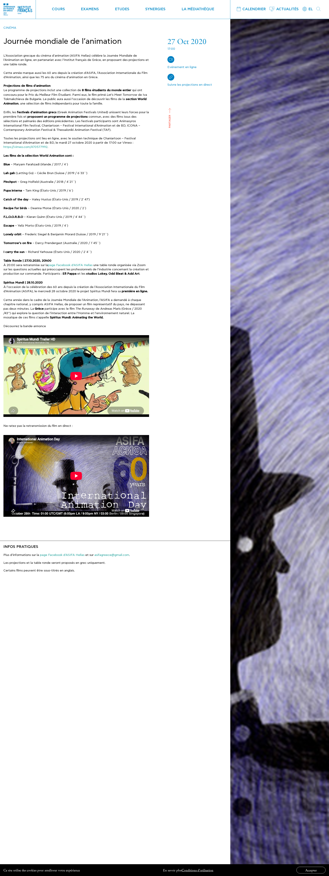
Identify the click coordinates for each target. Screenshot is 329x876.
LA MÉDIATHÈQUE (198, 9)
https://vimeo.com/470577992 (25, 147)
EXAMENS (90, 9)
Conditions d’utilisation (197, 870)
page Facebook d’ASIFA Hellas (70, 265)
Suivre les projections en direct (189, 85)
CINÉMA (9, 28)
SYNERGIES (155, 9)
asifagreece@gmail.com (111, 555)
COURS (58, 9)
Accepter (311, 870)
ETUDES (122, 9)
